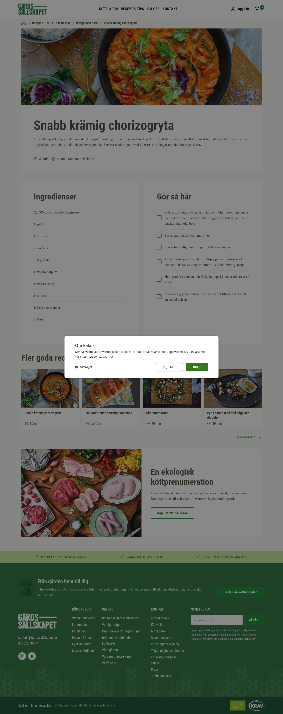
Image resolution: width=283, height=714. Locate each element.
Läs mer (108, 356)
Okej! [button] (197, 367)
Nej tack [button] (168, 367)
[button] (84, 367)
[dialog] (141, 357)
